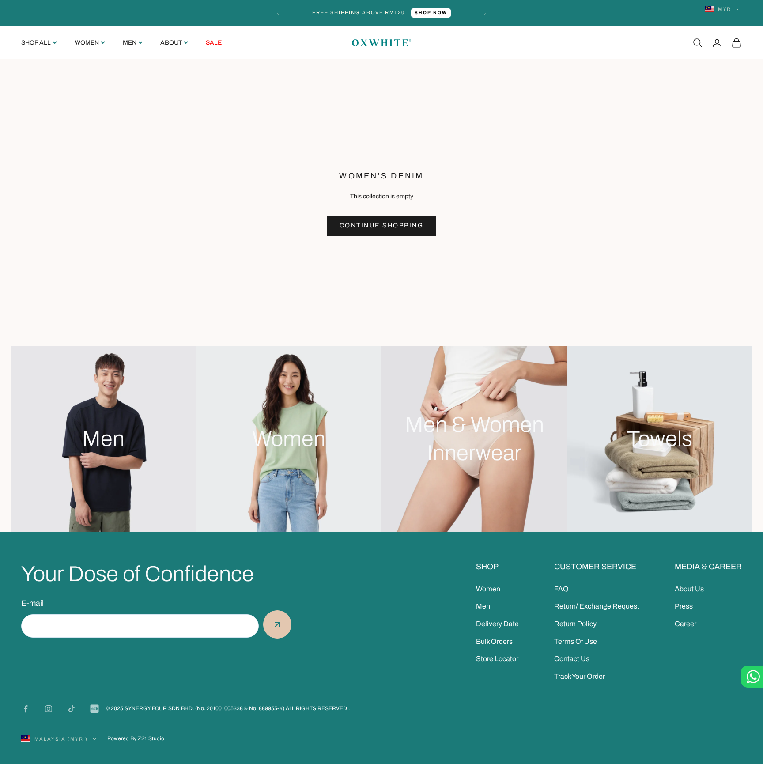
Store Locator (497, 658)
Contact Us (571, 658)
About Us (689, 589)
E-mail (32, 603)
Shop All (36, 42)
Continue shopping (382, 225)
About (171, 42)
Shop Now (431, 12)
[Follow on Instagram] (48, 708)
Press (684, 606)
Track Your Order (579, 676)
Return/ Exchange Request (596, 606)
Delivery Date (497, 624)
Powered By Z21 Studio (135, 738)
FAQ (561, 589)
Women (87, 42)
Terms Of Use (575, 641)
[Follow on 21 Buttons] (94, 708)
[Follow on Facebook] (25, 708)
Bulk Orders (494, 641)
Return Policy (575, 624)
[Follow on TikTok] (71, 708)
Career (685, 624)
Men (129, 42)
